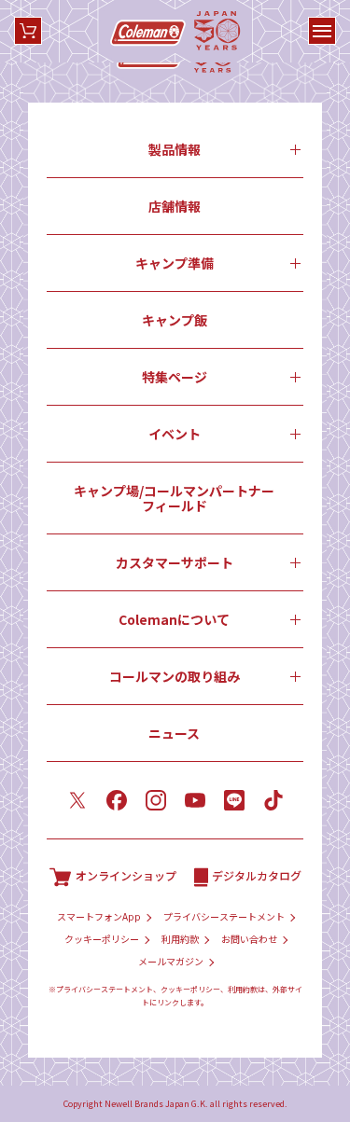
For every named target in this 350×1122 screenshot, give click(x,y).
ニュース (174, 733)
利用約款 (180, 939)
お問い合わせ (249, 939)
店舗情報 (174, 206)
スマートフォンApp (99, 916)
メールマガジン (170, 961)
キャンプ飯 (174, 320)
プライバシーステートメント (224, 916)
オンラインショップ (126, 875)
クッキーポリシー (101, 939)
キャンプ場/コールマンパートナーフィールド (174, 498)
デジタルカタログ (256, 875)
